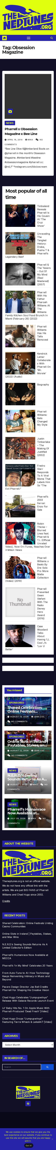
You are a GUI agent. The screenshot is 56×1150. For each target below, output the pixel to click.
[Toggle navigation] (28, 38)
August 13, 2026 (19, 717)
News (10, 123)
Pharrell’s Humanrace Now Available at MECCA (26, 813)
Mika (31, 140)
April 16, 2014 (15, 140)
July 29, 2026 (18, 818)
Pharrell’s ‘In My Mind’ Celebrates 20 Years (27, 965)
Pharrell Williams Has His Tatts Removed (42, 333)
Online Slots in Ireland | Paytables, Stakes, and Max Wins (27, 745)
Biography (43, 384)
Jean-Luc (39, 717)
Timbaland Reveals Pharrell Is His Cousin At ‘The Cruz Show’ (43, 216)
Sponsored (16, 702)
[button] (51, 37)
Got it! (29, 1145)
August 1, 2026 (19, 784)
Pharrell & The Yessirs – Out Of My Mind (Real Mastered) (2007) (44, 274)
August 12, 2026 (19, 750)
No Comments (19, 721)
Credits (6, 901)
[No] (52, 1139)
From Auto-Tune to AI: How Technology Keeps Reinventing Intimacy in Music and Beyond (26, 976)
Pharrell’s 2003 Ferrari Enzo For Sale (42, 503)
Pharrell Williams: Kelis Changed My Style (42, 418)
